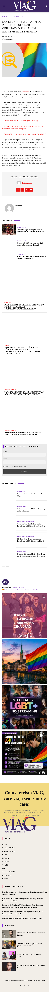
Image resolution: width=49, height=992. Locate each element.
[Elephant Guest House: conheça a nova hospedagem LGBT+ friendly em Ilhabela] (9, 539)
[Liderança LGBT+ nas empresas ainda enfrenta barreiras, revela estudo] (9, 243)
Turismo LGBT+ (10, 389)
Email (5, 459)
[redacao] (3, 40)
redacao (10, 39)
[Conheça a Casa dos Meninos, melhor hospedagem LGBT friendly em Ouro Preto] (9, 524)
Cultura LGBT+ (21, 506)
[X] (21, 83)
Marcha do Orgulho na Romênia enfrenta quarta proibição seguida (31, 257)
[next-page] (7, 565)
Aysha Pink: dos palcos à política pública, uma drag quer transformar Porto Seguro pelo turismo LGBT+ (22, 350)
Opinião (7, 302)
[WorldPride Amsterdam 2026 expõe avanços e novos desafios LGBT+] (24, 413)
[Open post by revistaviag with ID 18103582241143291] (24, 661)
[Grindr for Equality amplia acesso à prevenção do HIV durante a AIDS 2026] (9, 229)
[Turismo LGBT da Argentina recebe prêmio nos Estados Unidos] (9, 944)
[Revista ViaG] (24, 6)
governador (25, 92)
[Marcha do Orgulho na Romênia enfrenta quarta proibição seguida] (9, 256)
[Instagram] (22, 190)
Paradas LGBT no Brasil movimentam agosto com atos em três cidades (24, 393)
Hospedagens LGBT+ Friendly (25, 521)
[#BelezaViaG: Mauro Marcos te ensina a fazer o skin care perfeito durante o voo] (9, 934)
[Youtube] (31, 190)
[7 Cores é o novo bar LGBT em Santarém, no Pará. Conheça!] (9, 509)
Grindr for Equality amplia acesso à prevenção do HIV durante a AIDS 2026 (30, 231)
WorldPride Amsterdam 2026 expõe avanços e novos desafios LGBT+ (22, 434)
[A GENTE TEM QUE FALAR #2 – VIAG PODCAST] (9, 955)
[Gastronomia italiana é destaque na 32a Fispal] (9, 494)
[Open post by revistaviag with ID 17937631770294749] (24, 707)
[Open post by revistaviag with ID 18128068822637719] (24, 615)
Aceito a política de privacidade (16, 467)
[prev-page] (3, 565)
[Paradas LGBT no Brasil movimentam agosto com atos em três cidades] (24, 373)
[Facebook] (14, 83)
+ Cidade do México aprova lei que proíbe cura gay (20, 120)
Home (4, 17)
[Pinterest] (27, 83)
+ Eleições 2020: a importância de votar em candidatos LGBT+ (24, 134)
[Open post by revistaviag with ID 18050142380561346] (24, 753)
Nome (5, 451)
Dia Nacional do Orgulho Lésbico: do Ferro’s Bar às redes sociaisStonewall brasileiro (24, 307)
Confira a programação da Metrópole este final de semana (22, 918)
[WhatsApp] (34, 83)
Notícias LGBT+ (18, 17)
